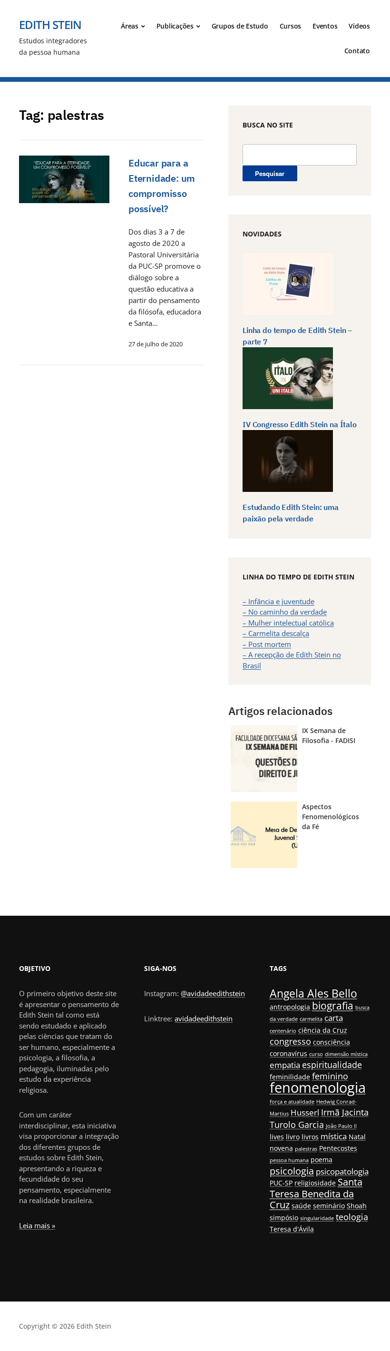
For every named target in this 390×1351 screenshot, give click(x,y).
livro (293, 1136)
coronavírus (288, 1053)
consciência (331, 1042)
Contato (357, 50)
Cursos (291, 25)
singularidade (317, 1218)
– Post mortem (267, 644)
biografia (332, 1005)
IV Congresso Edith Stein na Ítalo (300, 424)
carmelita (311, 1019)
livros (310, 1136)
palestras (306, 1148)
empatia (285, 1064)
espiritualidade (332, 1064)
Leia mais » (37, 1225)
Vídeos (359, 25)
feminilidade (290, 1076)
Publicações (175, 25)
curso (316, 1054)
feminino (330, 1076)
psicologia (292, 1171)
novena (281, 1148)
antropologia (290, 1006)
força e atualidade (292, 1101)
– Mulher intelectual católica (288, 622)
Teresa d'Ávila (292, 1229)
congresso (290, 1041)
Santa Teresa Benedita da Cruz (316, 1193)
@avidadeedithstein (213, 993)
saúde (301, 1205)
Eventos (324, 25)
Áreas (129, 25)
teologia (352, 1217)
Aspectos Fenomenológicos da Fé (330, 816)
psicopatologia (342, 1171)
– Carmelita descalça (276, 633)
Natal (357, 1136)
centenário (283, 1031)
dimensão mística (346, 1054)
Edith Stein (50, 24)
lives (277, 1136)
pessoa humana (289, 1160)
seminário (329, 1205)
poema (321, 1159)
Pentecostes (338, 1148)
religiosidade (315, 1182)
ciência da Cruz (322, 1030)
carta (333, 1017)
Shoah (357, 1205)
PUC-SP (281, 1182)
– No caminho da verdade (285, 612)
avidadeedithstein (204, 1018)
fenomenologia (318, 1087)
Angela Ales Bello (313, 993)
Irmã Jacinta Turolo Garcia (319, 1118)
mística (334, 1136)
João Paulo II (341, 1126)
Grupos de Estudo (240, 25)
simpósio (284, 1217)
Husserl (305, 1112)
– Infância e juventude (278, 601)
